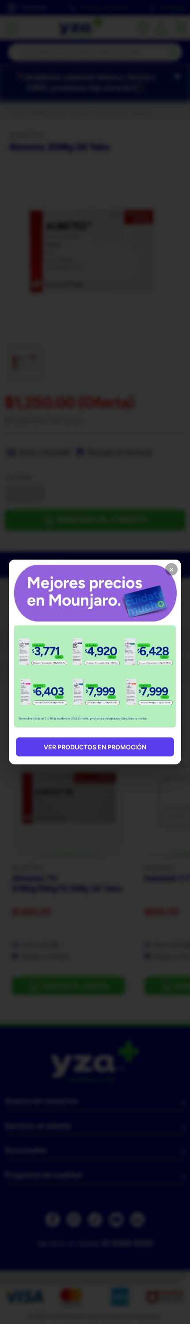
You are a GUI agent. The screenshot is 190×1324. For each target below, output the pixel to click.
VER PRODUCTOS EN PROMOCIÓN (95, 747)
